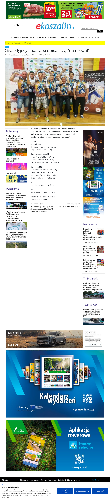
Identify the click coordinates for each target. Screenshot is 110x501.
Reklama (95, 464)
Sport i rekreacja (38, 21)
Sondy (97, 21)
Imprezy (89, 21)
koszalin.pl (96, 473)
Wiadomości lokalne (57, 21)
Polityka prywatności (100, 470)
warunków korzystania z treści (42, 469)
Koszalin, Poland (18, 9)
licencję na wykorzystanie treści (50, 473)
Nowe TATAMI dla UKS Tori (69, 191)
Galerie (72, 21)
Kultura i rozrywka (19, 21)
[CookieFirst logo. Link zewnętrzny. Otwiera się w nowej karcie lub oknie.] (2, 485)
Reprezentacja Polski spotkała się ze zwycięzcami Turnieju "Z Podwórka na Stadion (42, 193)
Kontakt (95, 467)
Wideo (81, 21)
